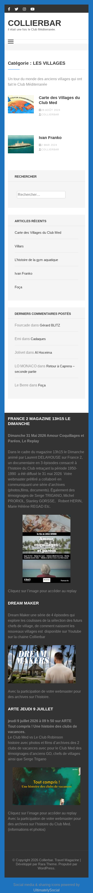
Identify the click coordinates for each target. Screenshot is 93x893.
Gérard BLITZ (50, 325)
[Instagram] (24, 9)
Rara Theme (47, 864)
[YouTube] (32, 9)
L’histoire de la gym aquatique (36, 260)
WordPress (46, 868)
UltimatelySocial (46, 890)
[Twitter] (16, 9)
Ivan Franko (50, 137)
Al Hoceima (43, 352)
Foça (18, 287)
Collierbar (34, 23)
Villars (19, 246)
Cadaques (38, 339)
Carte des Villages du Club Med (59, 100)
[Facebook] (9, 9)
